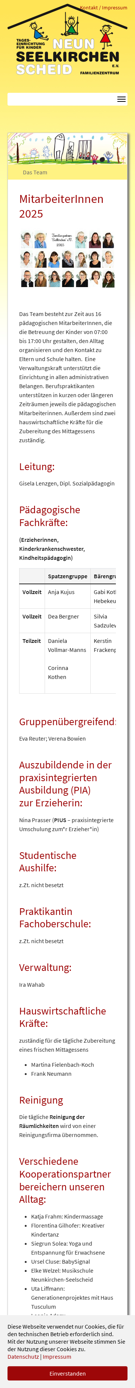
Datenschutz (23, 1356)
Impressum (57, 1356)
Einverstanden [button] (68, 1373)
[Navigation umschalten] (68, 99)
